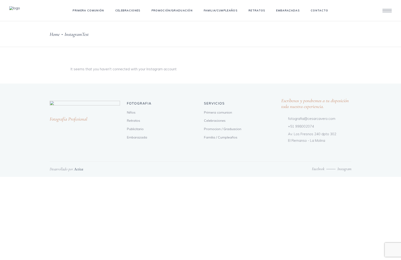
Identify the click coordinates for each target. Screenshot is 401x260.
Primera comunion (218, 112)
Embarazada (137, 137)
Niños (131, 112)
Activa (78, 169)
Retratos (133, 120)
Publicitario (135, 129)
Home (55, 34)
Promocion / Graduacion (222, 129)
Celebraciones (215, 120)
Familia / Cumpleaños (220, 137)
